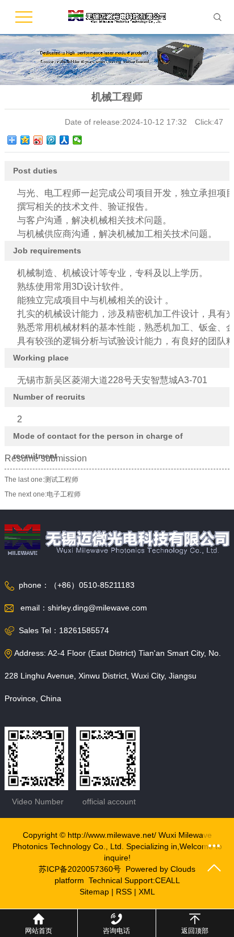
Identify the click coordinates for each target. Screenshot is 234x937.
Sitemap (94, 891)
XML (147, 891)
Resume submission (46, 458)
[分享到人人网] (64, 140)
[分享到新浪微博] (38, 140)
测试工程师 (61, 480)
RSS (124, 891)
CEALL (167, 880)
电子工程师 (64, 494)
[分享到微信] (77, 140)
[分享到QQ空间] (25, 140)
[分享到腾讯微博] (51, 140)
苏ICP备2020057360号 (80, 869)
